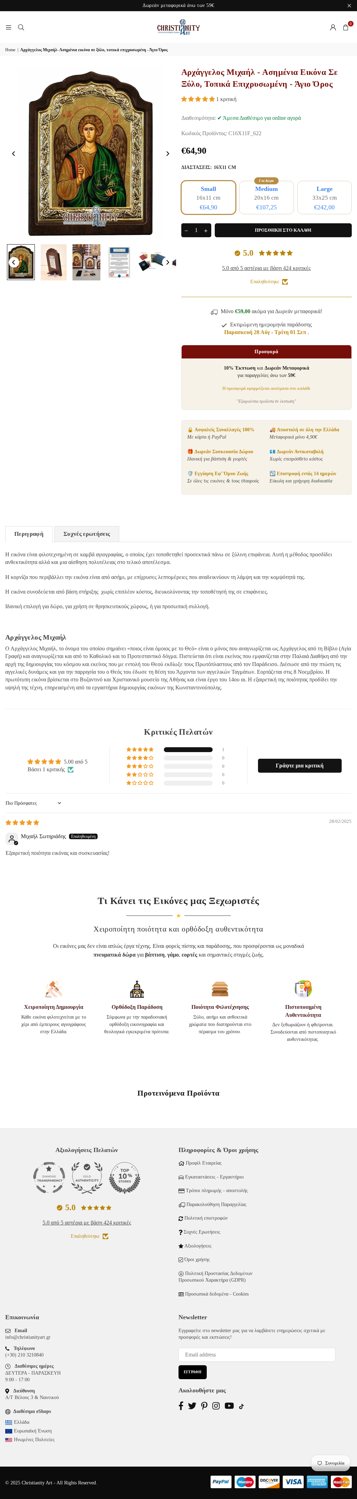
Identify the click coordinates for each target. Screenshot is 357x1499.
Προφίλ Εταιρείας (204, 1163)
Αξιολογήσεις (198, 1246)
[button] (345, 27)
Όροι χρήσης (197, 1259)
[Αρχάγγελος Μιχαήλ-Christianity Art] (21, 262)
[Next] (167, 153)
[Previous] (14, 153)
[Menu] (8, 27)
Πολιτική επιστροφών (206, 1218)
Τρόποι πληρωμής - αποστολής (217, 1190)
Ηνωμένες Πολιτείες (34, 1439)
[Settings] (333, 27)
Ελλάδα (21, 1422)
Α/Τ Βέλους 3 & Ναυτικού (32, 1397)
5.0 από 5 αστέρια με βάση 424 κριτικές (266, 268)
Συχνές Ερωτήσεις (202, 1232)
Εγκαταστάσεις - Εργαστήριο (214, 1177)
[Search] (21, 27)
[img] (22, 823)
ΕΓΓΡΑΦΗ (193, 1372)
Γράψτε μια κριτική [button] (300, 765)
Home (10, 49)
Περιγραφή (29, 534)
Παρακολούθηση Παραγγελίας (216, 1204)
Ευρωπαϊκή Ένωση (33, 1431)
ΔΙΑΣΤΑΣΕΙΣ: (208, 167)
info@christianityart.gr (28, 1337)
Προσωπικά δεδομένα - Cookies (217, 1294)
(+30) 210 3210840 (24, 1355)
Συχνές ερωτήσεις (86, 534)
